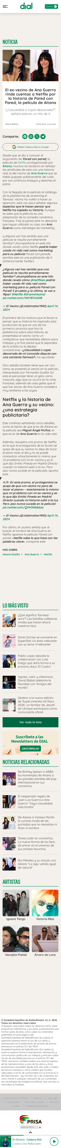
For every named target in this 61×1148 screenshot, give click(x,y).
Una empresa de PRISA (30, 1119)
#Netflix (17, 294)
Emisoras (38, 1098)
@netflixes (37, 280)
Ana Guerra (32, 554)
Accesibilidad (13, 1102)
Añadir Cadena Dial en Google (33, 147)
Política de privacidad (34, 1102)
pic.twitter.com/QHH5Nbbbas (23, 507)
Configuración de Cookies (36, 1106)
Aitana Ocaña (11, 554)
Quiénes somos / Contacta (16, 1098)
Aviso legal (52, 1098)
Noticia (10, 42)
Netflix (22, 162)
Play (54, 1141)
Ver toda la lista (30, 722)
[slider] (30, 1135)
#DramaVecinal (34, 294)
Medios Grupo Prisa (30, 1127)
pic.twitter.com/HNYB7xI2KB (22, 298)
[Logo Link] (26, 6)
